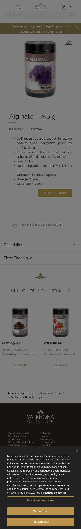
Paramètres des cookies (41, 500)
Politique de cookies (54, 492)
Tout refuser (40, 511)
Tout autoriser (40, 522)
